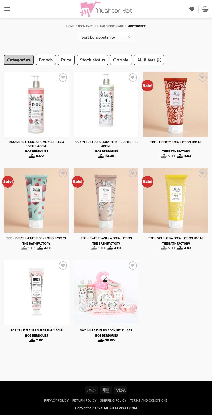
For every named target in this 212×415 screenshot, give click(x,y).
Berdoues (40, 151)
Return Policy (84, 400)
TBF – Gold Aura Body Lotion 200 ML (176, 238)
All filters (146, 59)
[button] (7, 9)
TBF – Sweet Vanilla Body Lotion (106, 238)
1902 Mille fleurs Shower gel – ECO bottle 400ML (36, 144)
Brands (46, 59)
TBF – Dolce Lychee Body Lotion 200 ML (36, 238)
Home (70, 26)
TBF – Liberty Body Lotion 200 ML (176, 142)
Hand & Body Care (110, 26)
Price (66, 59)
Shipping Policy (113, 400)
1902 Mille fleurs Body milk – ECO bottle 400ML (106, 144)
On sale (121, 59)
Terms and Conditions (149, 400)
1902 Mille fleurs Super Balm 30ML (36, 330)
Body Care (85, 26)
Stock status (92, 59)
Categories (19, 59)
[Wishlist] (191, 9)
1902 (28, 151)
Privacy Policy (56, 400)
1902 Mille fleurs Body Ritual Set (106, 330)
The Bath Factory (176, 151)
